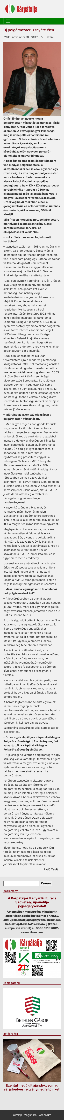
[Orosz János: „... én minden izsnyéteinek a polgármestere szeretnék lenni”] (32, 78)
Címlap (17, 1115)
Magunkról (30, 1115)
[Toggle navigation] (8, 21)
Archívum (45, 1115)
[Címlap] (21, 9)
